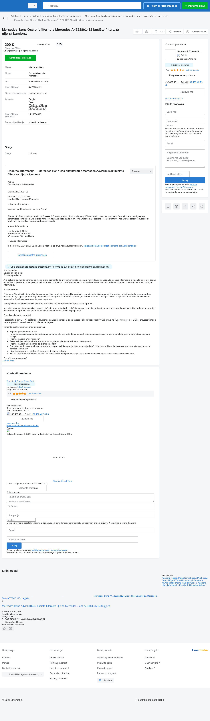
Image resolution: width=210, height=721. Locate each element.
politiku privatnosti (40, 550)
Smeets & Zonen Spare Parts (21, 381)
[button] (137, 31)
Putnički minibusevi (187, 578)
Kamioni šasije (179, 585)
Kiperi (172, 580)
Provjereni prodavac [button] (21, 384)
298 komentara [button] (34, 393)
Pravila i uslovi (57, 657)
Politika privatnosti (58, 663)
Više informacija (172, 98)
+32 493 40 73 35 (40, 414)
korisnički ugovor (59, 550)
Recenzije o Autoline (59, 673)
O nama (6, 657)
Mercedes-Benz (36, 67)
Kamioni (166, 578)
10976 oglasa (24, 387)
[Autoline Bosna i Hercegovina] (13, 6)
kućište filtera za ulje (39, 81)
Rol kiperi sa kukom (196, 585)
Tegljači (174, 578)
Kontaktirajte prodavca (20, 58)
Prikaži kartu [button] (59, 457)
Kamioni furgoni (190, 583)
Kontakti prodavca (11, 668)
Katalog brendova (58, 678)
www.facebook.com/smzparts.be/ (23, 425)
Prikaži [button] (28, 414)
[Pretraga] (46, 6)
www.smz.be (13, 423)
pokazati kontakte (92, 246)
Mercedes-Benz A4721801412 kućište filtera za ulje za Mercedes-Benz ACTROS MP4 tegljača (56, 606)
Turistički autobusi (184, 580)
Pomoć (5, 663)
